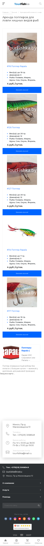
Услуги (5, 490)
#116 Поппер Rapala (17, 66)
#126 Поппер (13, 127)
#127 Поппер (13, 189)
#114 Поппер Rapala (17, 250)
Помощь (6, 497)
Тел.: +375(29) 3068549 (24, 435)
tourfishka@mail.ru (22, 453)
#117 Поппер (13, 311)
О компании (8, 483)
